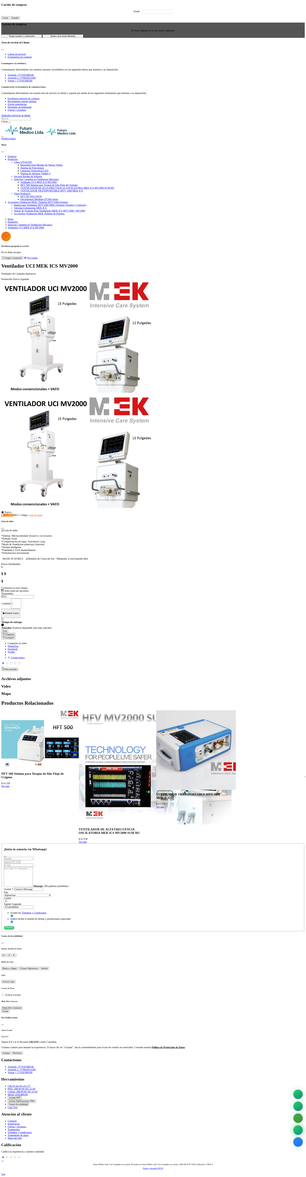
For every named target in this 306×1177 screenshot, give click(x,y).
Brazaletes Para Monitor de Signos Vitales (41, 165)
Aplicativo (6, 115)
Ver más (5, 786)
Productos (13, 159)
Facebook (13, 649)
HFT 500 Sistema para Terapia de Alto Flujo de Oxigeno (49, 185)
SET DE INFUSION (31, 196)
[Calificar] (2, 667)
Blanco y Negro (10, 968)
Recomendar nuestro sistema (22, 101)
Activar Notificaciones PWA (22, 1101)
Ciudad (7, 898)
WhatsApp (13, 646)
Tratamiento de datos (18, 1135)
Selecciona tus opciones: (16, 590)
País (6, 892)
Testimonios (14, 1129)
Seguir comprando (13, 258)
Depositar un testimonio (20, 107)
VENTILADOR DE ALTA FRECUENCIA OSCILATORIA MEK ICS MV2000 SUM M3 (67, 188)
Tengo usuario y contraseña (21, 36)
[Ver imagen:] (77, 509)
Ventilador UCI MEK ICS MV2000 (38, 182)
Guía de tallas (35, 515)
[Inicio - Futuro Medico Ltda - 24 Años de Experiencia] (40, 135)
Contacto (12, 1121)
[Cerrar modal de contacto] (2, 49)
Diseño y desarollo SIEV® (153, 1168)
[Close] (2, 151)
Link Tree (13, 1107)
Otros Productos (22, 193)
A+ (4, 955)
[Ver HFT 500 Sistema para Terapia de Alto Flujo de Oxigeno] (41, 767)
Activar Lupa (8, 981)
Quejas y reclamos (17, 110)
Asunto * (8, 889)
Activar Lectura (13, 995)
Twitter (11, 652)
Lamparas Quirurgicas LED (34, 170)
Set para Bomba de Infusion (28, 176)
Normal (44, 968)
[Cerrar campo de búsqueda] (9, 122)
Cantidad (5, 603)
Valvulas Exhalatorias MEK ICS (30, 208)
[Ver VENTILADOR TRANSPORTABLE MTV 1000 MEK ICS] (196, 788)
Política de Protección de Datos (168, 1047)
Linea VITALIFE (23, 162)
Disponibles (7, 593)
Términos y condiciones (20, 1132)
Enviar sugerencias (17, 104)
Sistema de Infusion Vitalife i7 (35, 173)
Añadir (12, 613)
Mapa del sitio (15, 1138)
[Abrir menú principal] (2, 136)
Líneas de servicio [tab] (17, 54)
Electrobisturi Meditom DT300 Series (39, 199)
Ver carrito (32, 257)
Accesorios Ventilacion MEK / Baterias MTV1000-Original (38, 202)
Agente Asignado (12, 904)
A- (14, 955)
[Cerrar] (2, 943)
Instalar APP (15, 1098)
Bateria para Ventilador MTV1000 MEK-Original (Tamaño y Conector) (50, 205)
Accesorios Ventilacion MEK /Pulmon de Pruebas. (39, 213)
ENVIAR (9, 928)
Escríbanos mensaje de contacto (24, 98)
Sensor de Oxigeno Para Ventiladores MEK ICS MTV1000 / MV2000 (49, 210)
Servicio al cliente (21, 115)
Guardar (15, 18)
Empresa (12, 156)
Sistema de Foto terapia (32, 167)
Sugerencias (14, 1123)
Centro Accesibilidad (18, 1104)
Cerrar (5, 18)
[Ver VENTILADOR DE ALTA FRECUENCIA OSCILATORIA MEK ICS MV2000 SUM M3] (155, 823)
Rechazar (17, 1053)
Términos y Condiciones (34, 912)
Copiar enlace (17, 657)
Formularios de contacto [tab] (20, 57)
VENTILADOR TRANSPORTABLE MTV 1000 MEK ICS (51, 190)
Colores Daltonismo (29, 968)
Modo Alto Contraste (12, 1008)
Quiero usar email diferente (63, 36)
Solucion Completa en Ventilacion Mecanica (36, 179)
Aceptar (6, 1053)
